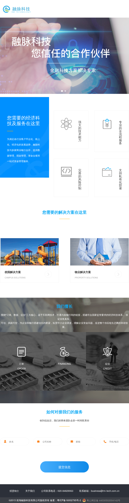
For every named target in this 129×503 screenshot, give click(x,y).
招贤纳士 (14, 490)
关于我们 (30, 490)
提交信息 (64, 467)
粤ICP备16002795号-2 (69, 500)
